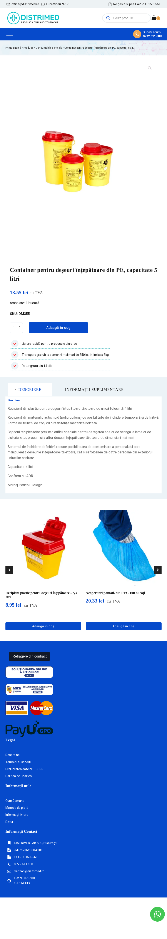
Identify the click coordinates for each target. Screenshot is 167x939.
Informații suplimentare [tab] (94, 389)
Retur (9, 822)
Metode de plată (16, 807)
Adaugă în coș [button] (43, 626)
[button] (22, 4)
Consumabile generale (49, 47)
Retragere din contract (29, 656)
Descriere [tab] (30, 389)
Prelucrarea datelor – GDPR (24, 769)
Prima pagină (13, 47)
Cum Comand (14, 800)
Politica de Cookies (18, 776)
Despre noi (12, 755)
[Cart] (156, 18)
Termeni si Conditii (18, 762)
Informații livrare (16, 814)
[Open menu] (9, 34)
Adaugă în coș (58, 328)
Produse (28, 47)
